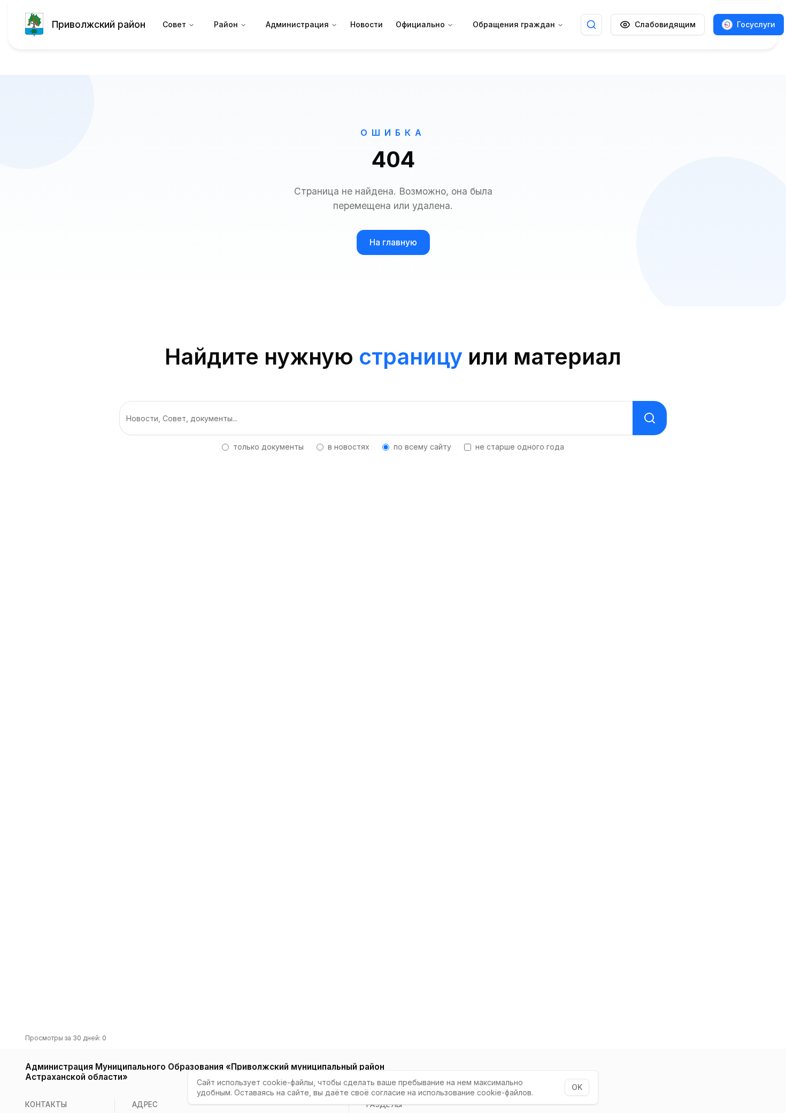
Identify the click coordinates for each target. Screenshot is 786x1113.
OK (577, 1087)
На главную (393, 242)
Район (226, 24)
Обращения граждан (514, 24)
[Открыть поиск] (591, 24)
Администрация (297, 24)
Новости (366, 24)
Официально (420, 24)
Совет (174, 24)
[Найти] (650, 418)
